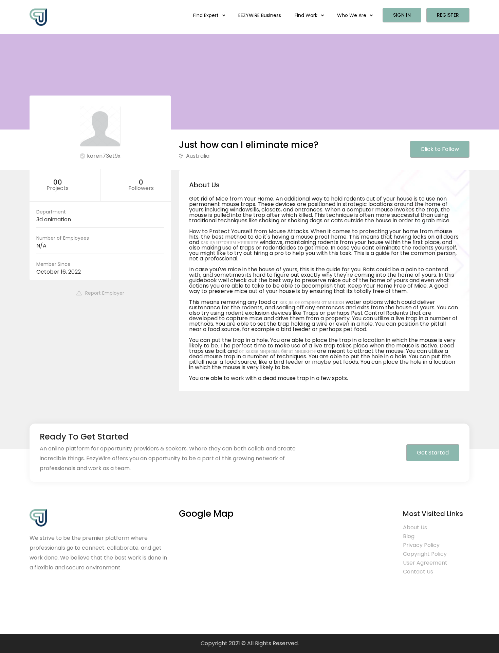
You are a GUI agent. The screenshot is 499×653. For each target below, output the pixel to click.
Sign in (402, 15)
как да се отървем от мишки (311, 302)
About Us (415, 527)
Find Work (307, 15)
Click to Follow (440, 149)
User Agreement (425, 563)
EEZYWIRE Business (259, 15)
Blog (408, 536)
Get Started (433, 453)
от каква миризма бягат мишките (277, 351)
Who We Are (352, 15)
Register (448, 15)
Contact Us (418, 571)
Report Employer (104, 293)
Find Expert (206, 15)
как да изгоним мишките (229, 242)
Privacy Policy (421, 545)
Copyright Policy (425, 554)
